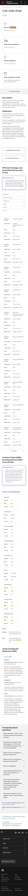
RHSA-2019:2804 (17, 281)
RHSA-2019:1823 (16, 373)
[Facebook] (22, 833)
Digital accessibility (19, 890)
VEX (3, 15)
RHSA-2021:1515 (16, 236)
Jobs (16, 874)
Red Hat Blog (17, 877)
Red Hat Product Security (8, 818)
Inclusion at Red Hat (5, 879)
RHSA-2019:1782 (16, 396)
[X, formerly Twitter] (26, 833)
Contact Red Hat (4, 877)
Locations (17, 876)
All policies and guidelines (6, 890)
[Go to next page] (23, 451)
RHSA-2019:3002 (17, 328)
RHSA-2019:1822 (16, 419)
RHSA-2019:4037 (17, 259)
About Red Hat (4, 874)
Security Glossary (10, 804)
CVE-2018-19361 (18, 7)
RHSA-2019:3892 (17, 304)
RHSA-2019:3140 (16, 442)
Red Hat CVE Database (7, 7)
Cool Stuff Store (18, 879)
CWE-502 (7, 657)
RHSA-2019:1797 (16, 351)
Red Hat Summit (4, 881)
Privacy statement (5, 888)
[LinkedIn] (16, 833)
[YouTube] (19, 833)
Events (2, 876)
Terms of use (17, 888)
